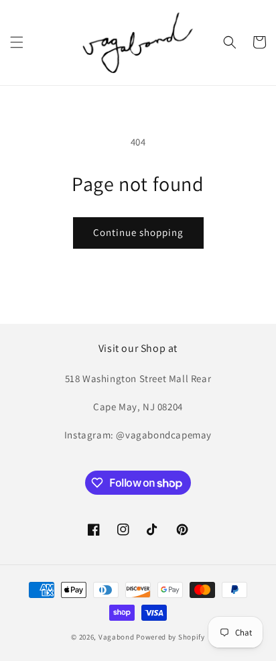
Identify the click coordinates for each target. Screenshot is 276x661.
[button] (16, 42)
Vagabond (116, 637)
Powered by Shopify (170, 637)
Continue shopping (138, 232)
